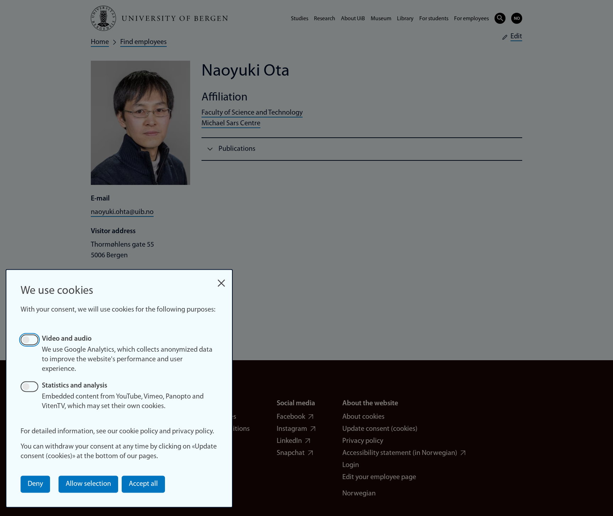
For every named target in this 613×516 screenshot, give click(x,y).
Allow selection (88, 484)
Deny (35, 484)
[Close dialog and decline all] (221, 279)
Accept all (143, 484)
